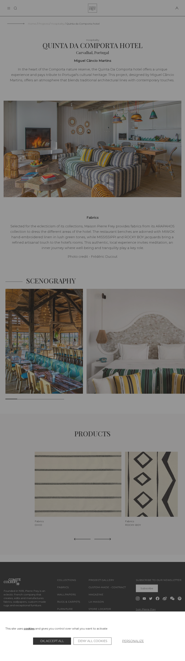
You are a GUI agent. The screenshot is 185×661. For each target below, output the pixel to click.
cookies (29, 628)
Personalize (133, 641)
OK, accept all (52, 641)
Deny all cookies (92, 641)
